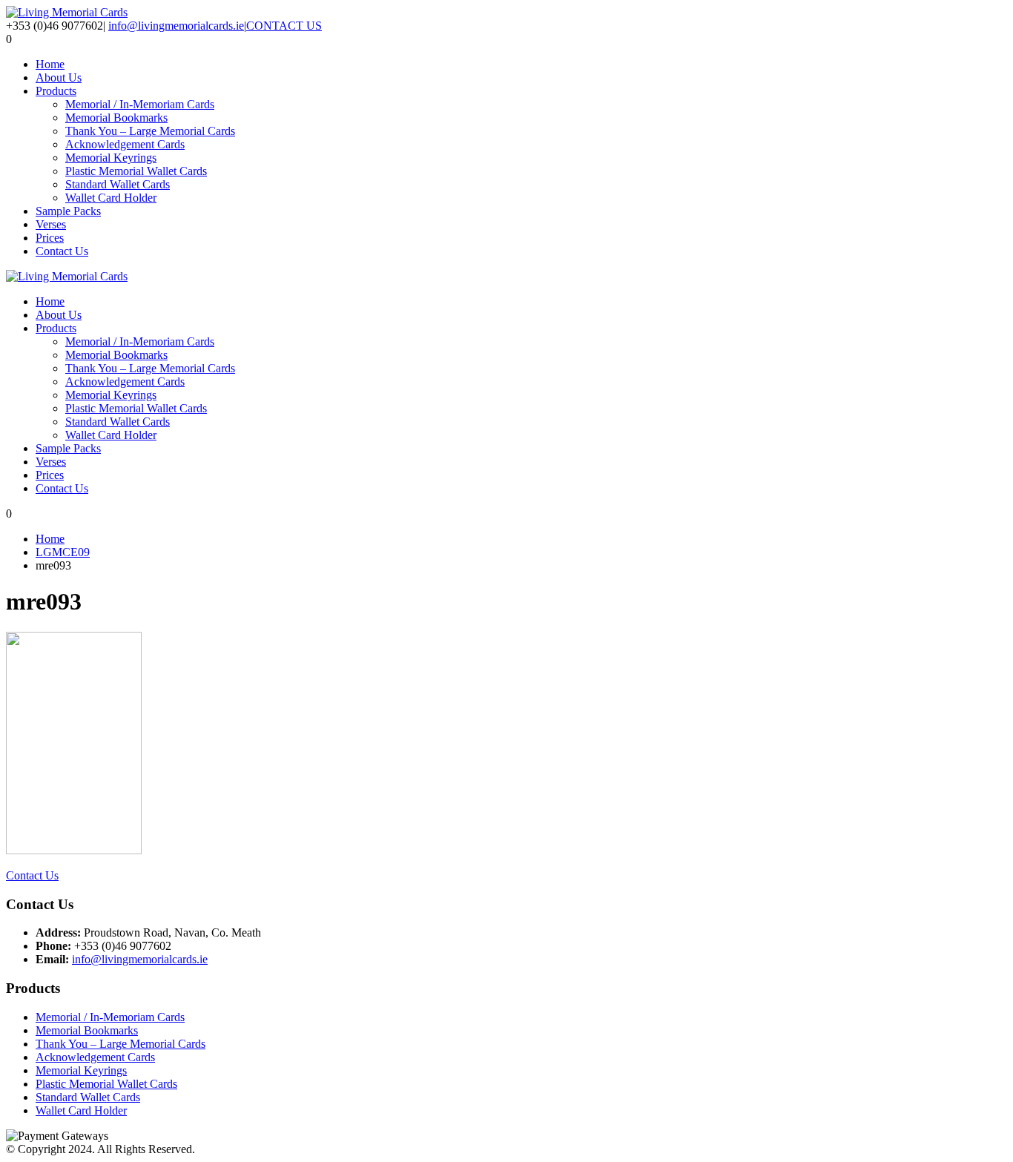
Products (56, 91)
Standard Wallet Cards (117, 184)
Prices (50, 237)
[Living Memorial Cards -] (67, 12)
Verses (51, 224)
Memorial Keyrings (110, 157)
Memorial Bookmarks (116, 117)
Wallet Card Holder (110, 197)
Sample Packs (68, 211)
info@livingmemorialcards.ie (176, 25)
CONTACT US (284, 25)
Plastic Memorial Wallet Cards (136, 171)
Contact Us (62, 251)
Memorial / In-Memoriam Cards (139, 104)
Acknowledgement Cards (125, 144)
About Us (59, 77)
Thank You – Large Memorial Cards (150, 131)
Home (50, 64)
